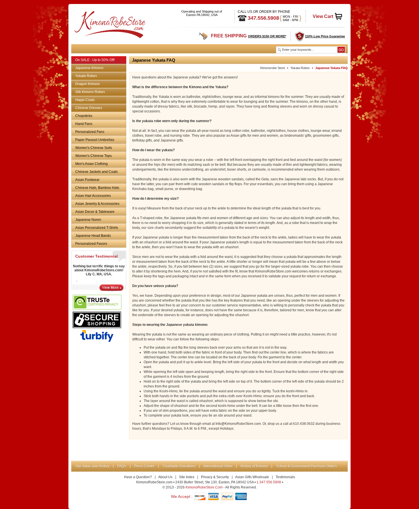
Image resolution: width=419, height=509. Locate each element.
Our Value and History (92, 466)
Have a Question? (138, 477)
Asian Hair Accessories (93, 196)
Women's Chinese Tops (93, 156)
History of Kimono (254, 466)
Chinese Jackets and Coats (96, 172)
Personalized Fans (89, 132)
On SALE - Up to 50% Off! (95, 60)
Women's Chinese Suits (93, 148)
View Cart (323, 16)
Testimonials (285, 477)
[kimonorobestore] (109, 23)
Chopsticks (83, 116)
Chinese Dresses (88, 108)
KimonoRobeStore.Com (204, 487)
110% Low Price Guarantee (325, 36)
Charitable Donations (179, 466)
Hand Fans (83, 124)
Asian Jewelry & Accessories (97, 204)
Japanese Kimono (89, 68)
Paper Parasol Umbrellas (94, 140)
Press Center (144, 466)
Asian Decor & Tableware (95, 212)
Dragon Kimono (87, 84)
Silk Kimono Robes (90, 92)
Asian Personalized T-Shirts (96, 228)
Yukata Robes (86, 76)
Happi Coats (85, 100)
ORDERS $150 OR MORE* (267, 36)
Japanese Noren (88, 220)
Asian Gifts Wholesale (252, 477)
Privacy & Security (215, 477)
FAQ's (121, 466)
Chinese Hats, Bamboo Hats (97, 188)
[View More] (111, 290)
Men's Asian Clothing (91, 164)
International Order (218, 466)
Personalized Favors (91, 244)
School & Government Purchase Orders (306, 466)
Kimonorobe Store (272, 68)
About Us (165, 477)
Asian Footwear (87, 180)
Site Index (186, 477)
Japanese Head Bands (93, 236)
